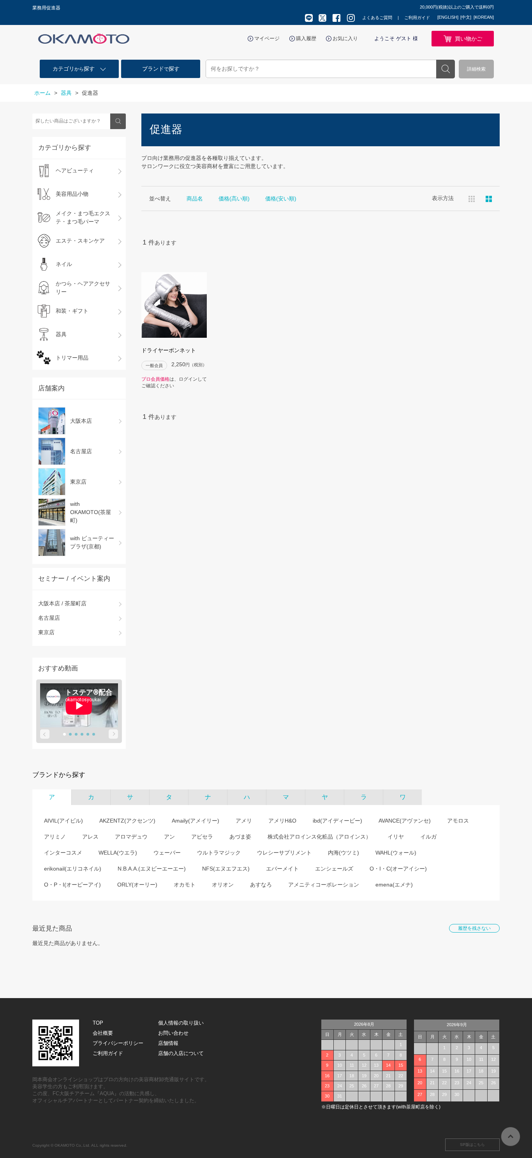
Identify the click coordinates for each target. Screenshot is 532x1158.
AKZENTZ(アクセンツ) (127, 821)
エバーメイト (282, 868)
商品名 (195, 198)
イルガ (428, 836)
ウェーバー (167, 852)
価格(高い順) (234, 198)
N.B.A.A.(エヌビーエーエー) (152, 868)
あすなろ (261, 884)
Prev (44, 734)
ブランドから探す (58, 775)
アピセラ (202, 836)
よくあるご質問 (377, 17)
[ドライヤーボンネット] (174, 305)
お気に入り (345, 38)
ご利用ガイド (417, 17)
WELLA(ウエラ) (118, 852)
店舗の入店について (181, 1053)
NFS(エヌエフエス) (226, 868)
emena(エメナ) (394, 884)
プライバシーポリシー (118, 1043)
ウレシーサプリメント (284, 852)
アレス (90, 836)
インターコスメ (63, 852)
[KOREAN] (484, 17)
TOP (98, 1023)
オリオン (223, 884)
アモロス (458, 821)
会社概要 (103, 1033)
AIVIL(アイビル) (63, 821)
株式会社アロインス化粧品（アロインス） (319, 836)
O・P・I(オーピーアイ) (72, 884)
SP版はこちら (472, 1144)
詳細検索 (476, 69)
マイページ (267, 38)
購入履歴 (306, 38)
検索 (445, 69)
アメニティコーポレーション (323, 884)
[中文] (465, 17)
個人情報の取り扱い (181, 1023)
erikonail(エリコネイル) (72, 868)
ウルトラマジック (219, 852)
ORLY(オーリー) (137, 884)
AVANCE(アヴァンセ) (405, 821)
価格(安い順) (280, 198)
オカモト (185, 884)
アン (169, 836)
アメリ (244, 821)
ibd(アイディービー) (337, 821)
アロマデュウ (131, 836)
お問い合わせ (173, 1033)
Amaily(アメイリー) (195, 821)
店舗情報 (168, 1043)
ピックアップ (489, 199)
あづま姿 (240, 836)
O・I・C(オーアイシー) (398, 868)
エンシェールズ (334, 868)
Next (113, 734)
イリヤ (396, 836)
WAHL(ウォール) (395, 852)
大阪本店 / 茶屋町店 (62, 603)
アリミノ (55, 836)
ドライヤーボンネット (168, 350)
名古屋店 (49, 618)
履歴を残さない (474, 928)
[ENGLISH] (447, 17)
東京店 (46, 632)
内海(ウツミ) (343, 852)
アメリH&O (282, 821)
